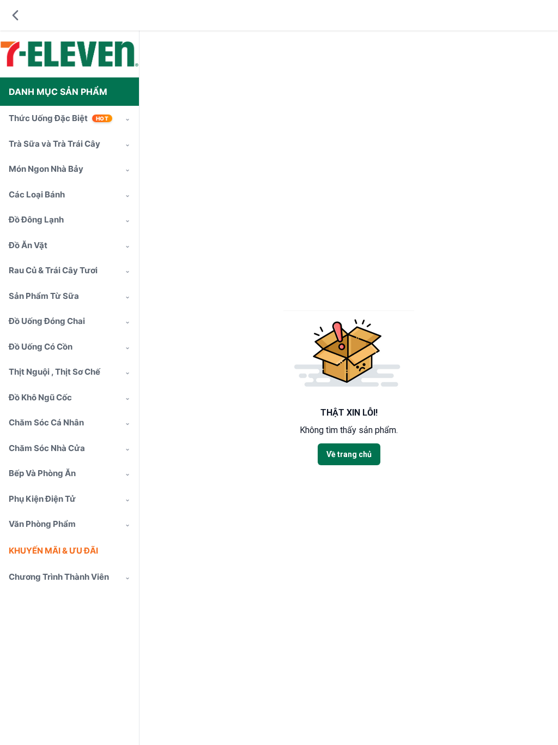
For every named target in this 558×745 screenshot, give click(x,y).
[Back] (15, 15)
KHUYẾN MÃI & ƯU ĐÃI (53, 550)
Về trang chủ (349, 454)
